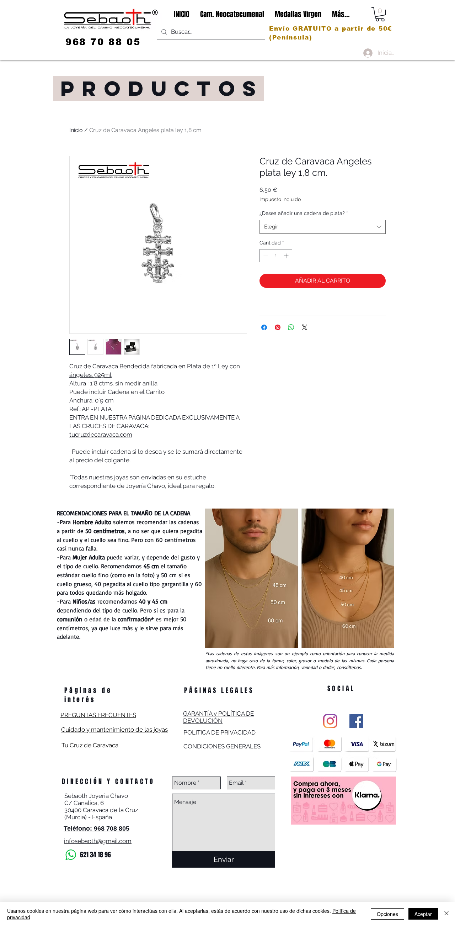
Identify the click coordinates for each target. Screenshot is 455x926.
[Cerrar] (446, 913)
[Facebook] (356, 721)
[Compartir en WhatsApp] (291, 327)
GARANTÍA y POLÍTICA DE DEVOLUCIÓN (218, 717)
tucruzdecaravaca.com (100, 434)
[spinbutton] (275, 255)
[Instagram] (330, 721)
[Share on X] (304, 327)
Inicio (76, 130)
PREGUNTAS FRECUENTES (98, 715)
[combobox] (322, 227)
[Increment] (286, 255)
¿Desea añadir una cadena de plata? (303, 213)
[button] (380, 14)
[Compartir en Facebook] (264, 327)
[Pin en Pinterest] (277, 327)
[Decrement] (265, 255)
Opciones (387, 913)
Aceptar (423, 913)
